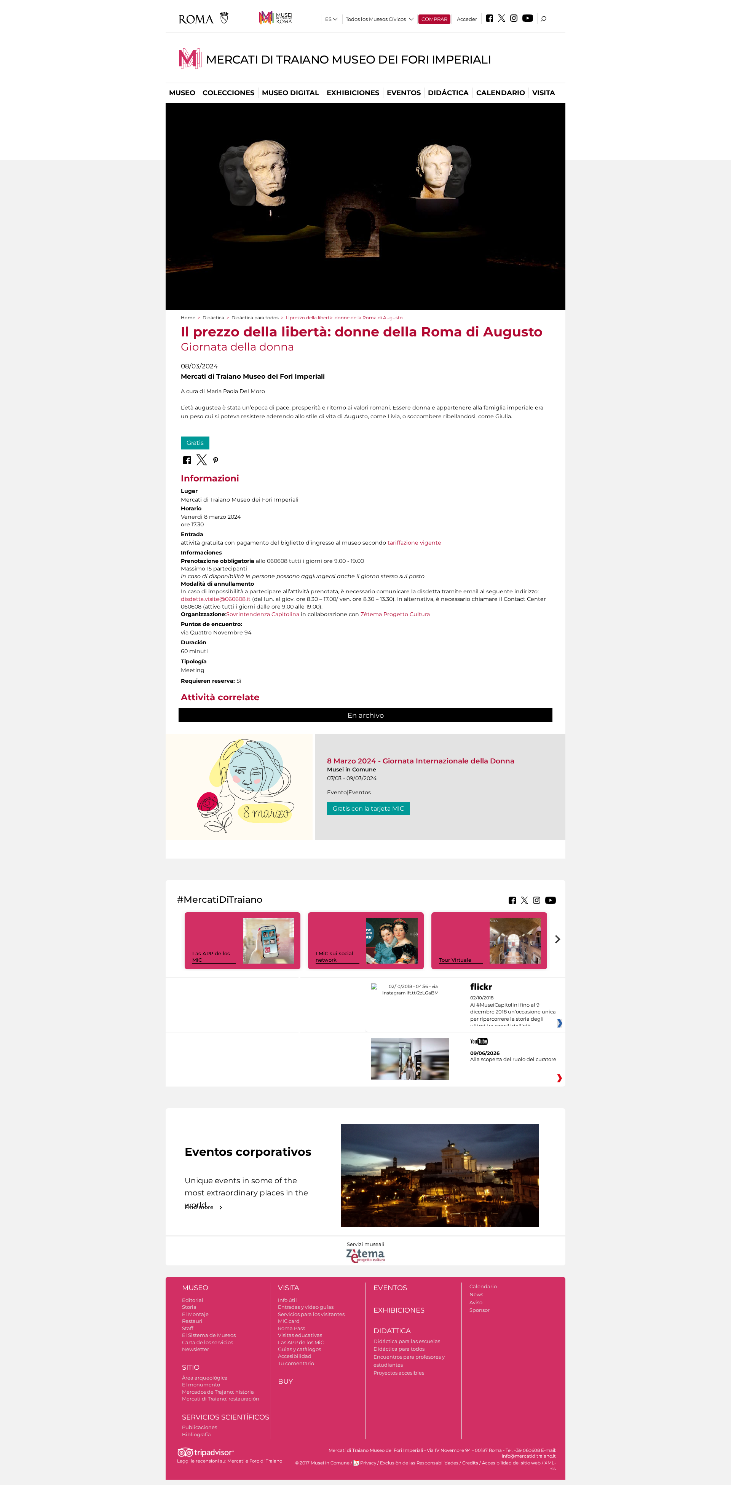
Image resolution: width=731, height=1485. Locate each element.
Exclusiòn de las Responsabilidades (419, 1463)
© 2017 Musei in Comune (322, 1463)
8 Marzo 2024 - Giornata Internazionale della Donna (420, 761)
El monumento (201, 1384)
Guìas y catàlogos (299, 1349)
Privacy (368, 1463)
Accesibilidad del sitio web (511, 1463)
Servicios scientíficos (225, 1417)
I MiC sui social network (334, 956)
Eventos (404, 93)
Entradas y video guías (306, 1307)
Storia (189, 1307)
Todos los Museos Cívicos (376, 19)
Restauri (192, 1321)
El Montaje (195, 1314)
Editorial (192, 1300)
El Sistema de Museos (209, 1335)
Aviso (475, 1302)
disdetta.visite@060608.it (216, 599)
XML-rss (550, 1465)
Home (188, 317)
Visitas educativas (300, 1335)
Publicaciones (199, 1427)
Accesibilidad (294, 1356)
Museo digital (290, 93)
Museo (182, 93)
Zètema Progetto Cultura (395, 614)
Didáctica (448, 93)
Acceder (467, 19)
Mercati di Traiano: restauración (220, 1399)
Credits (470, 1463)
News (476, 1294)
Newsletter (195, 1349)
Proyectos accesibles (398, 1373)
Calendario (500, 93)
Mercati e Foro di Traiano (254, 1461)
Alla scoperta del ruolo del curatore (513, 1059)
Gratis (195, 442)
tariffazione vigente (414, 542)
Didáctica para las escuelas (406, 1341)
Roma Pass (291, 1328)
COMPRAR (434, 19)
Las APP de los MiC (301, 1342)
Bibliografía (196, 1434)
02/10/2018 (513, 1012)
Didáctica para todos (255, 317)
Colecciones (228, 93)
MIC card (289, 1321)
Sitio (191, 1367)
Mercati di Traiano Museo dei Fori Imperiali (348, 60)
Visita (543, 93)
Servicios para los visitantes (311, 1314)
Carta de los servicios (207, 1342)
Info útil (287, 1300)
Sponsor (479, 1310)
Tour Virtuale (455, 960)
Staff (187, 1328)
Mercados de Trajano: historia (218, 1392)
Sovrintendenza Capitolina (262, 614)
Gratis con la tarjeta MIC (368, 808)
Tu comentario (296, 1363)
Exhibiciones (353, 93)
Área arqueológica (205, 1378)
